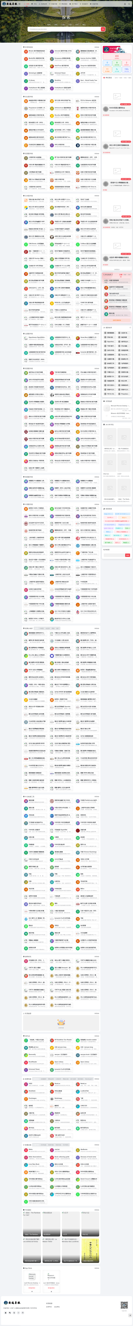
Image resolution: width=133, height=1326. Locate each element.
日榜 (120, 274)
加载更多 (117, 269)
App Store (32, 1288)
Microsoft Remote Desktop (32, 1283)
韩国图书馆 (110, 539)
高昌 (127, 528)
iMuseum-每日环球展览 (51, 1283)
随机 (129, 78)
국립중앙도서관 (124, 525)
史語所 (106, 264)
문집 (124, 517)
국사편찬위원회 (110, 525)
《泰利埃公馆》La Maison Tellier (54, 1261)
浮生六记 (85, 1234)
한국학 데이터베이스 (122, 514)
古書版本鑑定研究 (87, 1261)
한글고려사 (108, 514)
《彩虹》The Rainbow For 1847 (34, 1234)
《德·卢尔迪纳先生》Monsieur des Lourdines (76, 1261)
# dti (117, 227)
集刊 (117, 542)
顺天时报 (117, 535)
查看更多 (97, 47)
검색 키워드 (108, 528)
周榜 (124, 274)
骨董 (108, 532)
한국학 (110, 517)
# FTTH (121, 227)
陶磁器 (126, 542)
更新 (120, 78)
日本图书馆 (107, 152)
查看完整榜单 (117, 320)
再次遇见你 (47, 1234)
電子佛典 (108, 542)
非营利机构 (123, 539)
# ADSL (113, 227)
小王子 (65, 1234)
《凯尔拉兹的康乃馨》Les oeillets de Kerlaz (37, 1261)
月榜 (129, 274)
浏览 (125, 78)
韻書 (127, 535)
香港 (106, 190)
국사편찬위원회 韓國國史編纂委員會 (117, 521)
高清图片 (119, 528)
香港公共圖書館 (122, 532)
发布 (116, 78)
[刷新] (130, 327)
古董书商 (107, 115)
